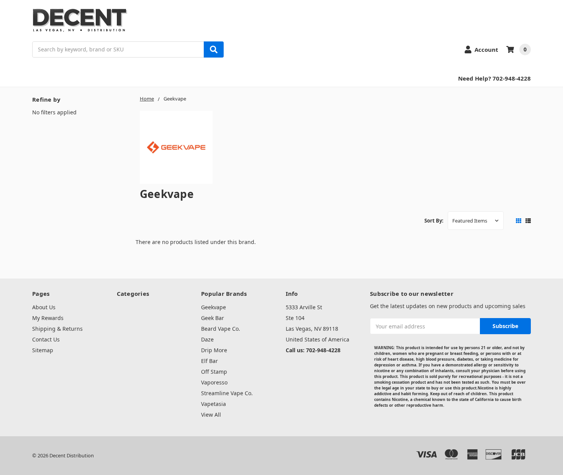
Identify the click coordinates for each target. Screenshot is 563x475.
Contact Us (46, 339)
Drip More (214, 350)
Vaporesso (214, 382)
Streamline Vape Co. (227, 393)
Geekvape (213, 307)
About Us (44, 307)
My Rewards (48, 318)
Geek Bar (212, 318)
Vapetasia (213, 403)
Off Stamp (214, 371)
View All (211, 414)
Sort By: (434, 220)
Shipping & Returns (57, 328)
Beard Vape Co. (220, 328)
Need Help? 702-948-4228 (494, 78)
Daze (207, 339)
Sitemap (42, 350)
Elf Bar (209, 360)
